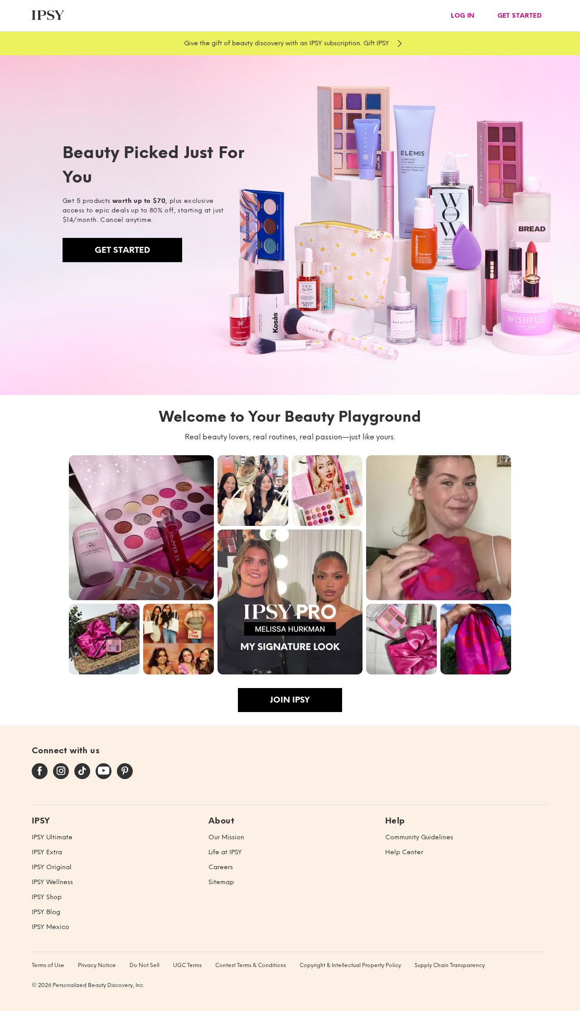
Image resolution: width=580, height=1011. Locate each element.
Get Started (122, 250)
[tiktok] (82, 771)
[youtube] (103, 771)
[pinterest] (125, 771)
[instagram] (61, 771)
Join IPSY (290, 700)
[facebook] (40, 771)
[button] (141, 527)
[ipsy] (48, 16)
